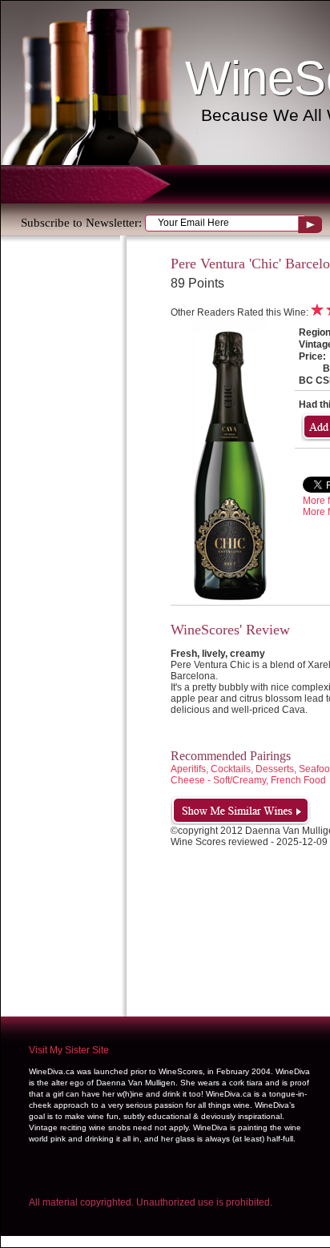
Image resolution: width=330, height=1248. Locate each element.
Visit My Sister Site (69, 1050)
